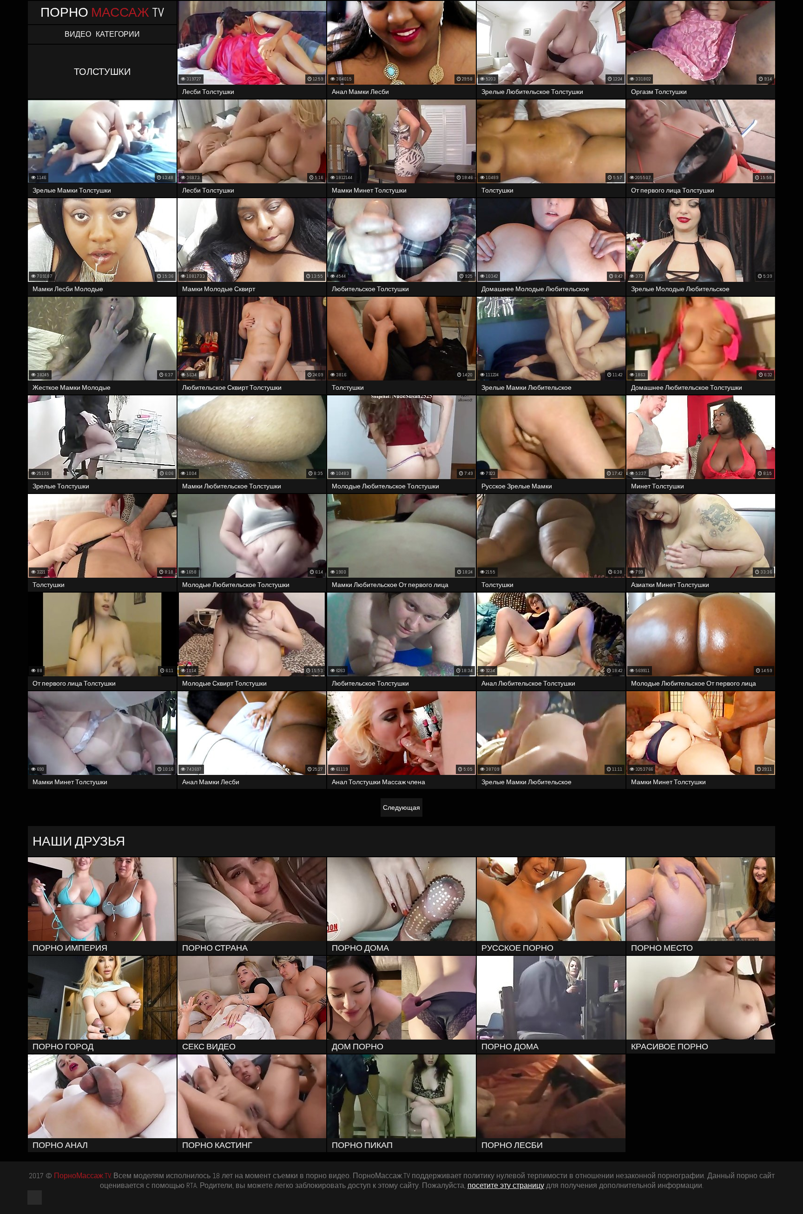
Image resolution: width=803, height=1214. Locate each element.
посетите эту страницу (505, 1185)
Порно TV (102, 12)
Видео (78, 34)
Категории (118, 34)
